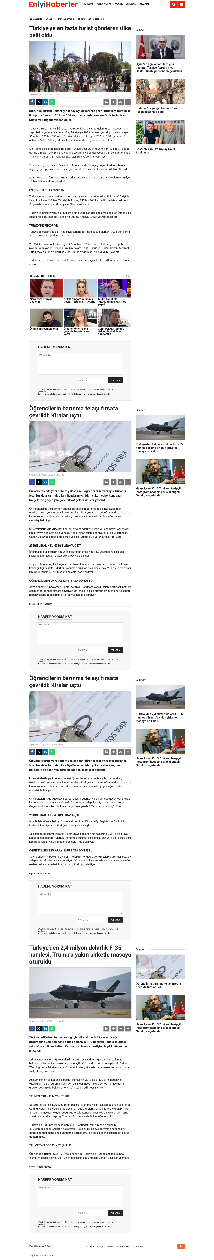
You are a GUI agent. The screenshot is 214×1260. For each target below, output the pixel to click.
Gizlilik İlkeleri (123, 1246)
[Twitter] (39, 102)
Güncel (89, 4)
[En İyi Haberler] (53, 4)
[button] (113, 102)
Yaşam (119, 4)
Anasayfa (37, 19)
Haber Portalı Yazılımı (44, 1255)
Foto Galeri (104, 4)
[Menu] (181, 4)
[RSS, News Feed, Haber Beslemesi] (181, 1246)
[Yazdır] (106, 102)
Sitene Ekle (138, 1246)
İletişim (110, 1246)
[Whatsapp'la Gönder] (52, 102)
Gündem (131, 4)
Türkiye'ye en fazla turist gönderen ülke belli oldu (80, 19)
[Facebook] (32, 102)
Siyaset (144, 4)
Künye (100, 1246)
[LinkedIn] (45, 102)
